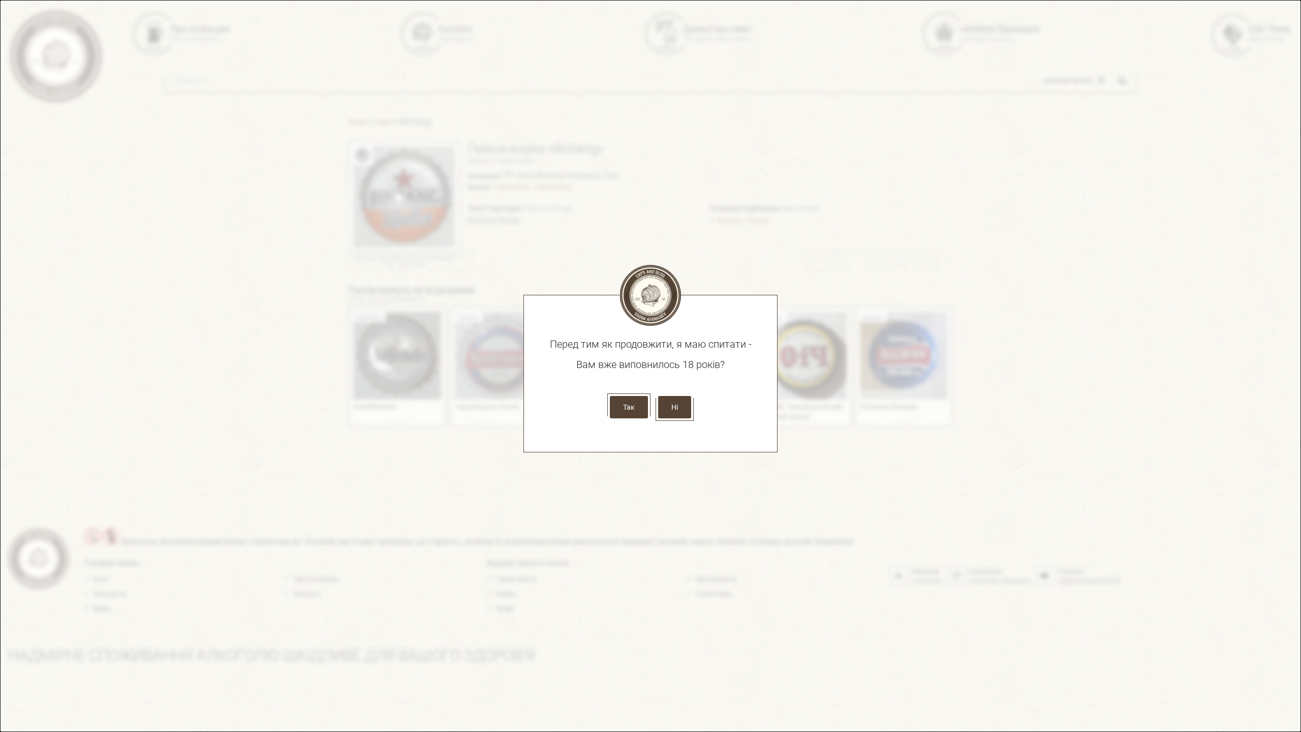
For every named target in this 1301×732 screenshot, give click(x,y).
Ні (674, 407)
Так (629, 407)
